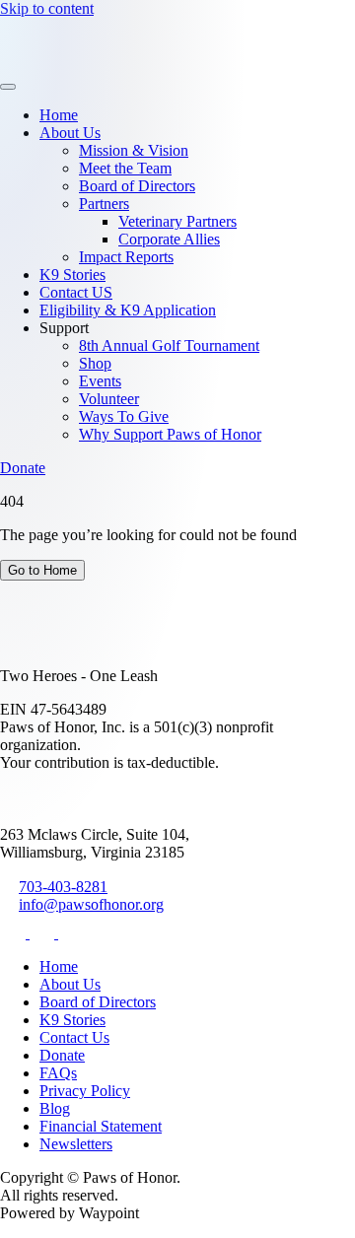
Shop (95, 363)
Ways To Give (124, 416)
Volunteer (109, 398)
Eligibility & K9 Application (127, 310)
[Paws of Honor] (61, 63)
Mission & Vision (133, 150)
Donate (22, 467)
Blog (54, 1108)
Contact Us (74, 1037)
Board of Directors (137, 185)
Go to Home (42, 570)
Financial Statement (100, 1126)
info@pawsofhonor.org (91, 904)
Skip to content (47, 8)
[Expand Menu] (8, 87)
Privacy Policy (84, 1090)
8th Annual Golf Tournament (169, 345)
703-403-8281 (63, 886)
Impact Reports (126, 256)
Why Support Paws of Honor (170, 434)
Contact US (75, 292)
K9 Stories (72, 274)
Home (58, 114)
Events (100, 381)
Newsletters (75, 1143)
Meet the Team (125, 168)
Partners (104, 203)
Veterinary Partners (177, 221)
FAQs (58, 1073)
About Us (70, 132)
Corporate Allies (169, 239)
